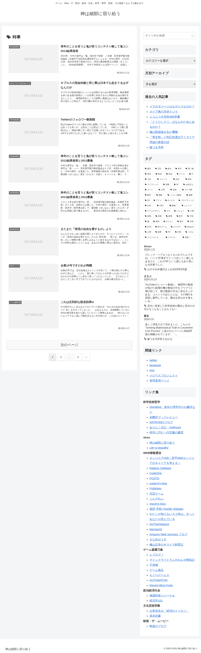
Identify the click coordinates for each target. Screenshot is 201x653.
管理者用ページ (159, 380)
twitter (153, 360)
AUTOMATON (158, 580)
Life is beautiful (158, 447)
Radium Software (160, 468)
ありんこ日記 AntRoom (165, 427)
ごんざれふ (156, 498)
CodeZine (155, 473)
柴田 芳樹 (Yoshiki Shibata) (166, 509)
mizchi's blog (157, 503)
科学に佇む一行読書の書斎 (166, 432)
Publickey (155, 488)
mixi (152, 370)
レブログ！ (156, 554)
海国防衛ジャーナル (162, 595)
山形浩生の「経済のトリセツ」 (169, 610)
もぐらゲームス (159, 575)
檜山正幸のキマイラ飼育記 (166, 544)
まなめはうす (157, 539)
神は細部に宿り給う (162, 442)
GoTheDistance (159, 524)
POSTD (154, 478)
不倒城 (153, 564)
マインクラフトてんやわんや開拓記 (172, 559)
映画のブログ (157, 626)
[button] (193, 35)
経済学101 (156, 600)
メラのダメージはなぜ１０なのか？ (172, 106)
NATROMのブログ (161, 422)
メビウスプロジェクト (163, 375)
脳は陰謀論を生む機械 (163, 132)
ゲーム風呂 (156, 570)
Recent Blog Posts (161, 585)
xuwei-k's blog (158, 483)
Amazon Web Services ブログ (168, 534)
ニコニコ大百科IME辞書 (164, 116)
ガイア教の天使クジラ (163, 111)
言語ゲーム (156, 493)
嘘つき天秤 (156, 147)
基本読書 (155, 615)
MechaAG (155, 529)
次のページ (69, 345)
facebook (155, 365)
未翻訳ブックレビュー (163, 417)
